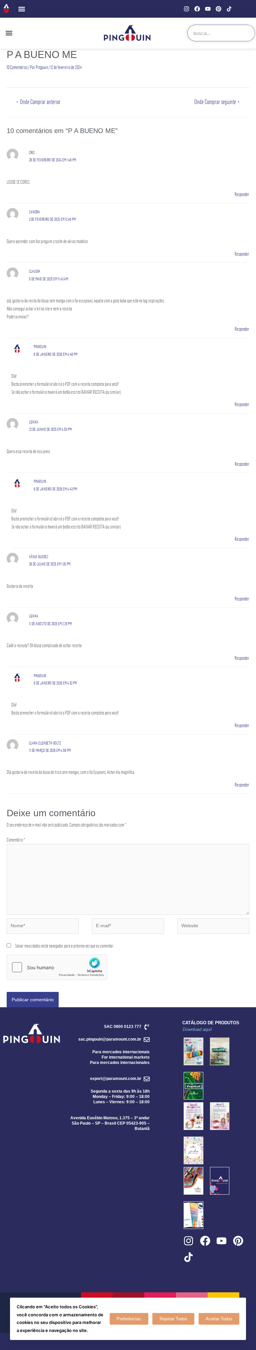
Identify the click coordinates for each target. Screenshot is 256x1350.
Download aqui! (197, 1029)
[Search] (246, 33)
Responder (242, 194)
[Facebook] (197, 8)
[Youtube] (207, 8)
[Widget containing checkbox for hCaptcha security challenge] (57, 967)
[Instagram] (186, 8)
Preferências (129, 1318)
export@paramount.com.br (115, 1078)
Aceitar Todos (219, 1318)
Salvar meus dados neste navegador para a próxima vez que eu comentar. (64, 946)
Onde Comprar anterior (38, 101)
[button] (21, 8)
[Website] (213, 927)
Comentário (16, 840)
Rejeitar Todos (173, 1318)
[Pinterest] (218, 8)
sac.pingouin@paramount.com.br (109, 1039)
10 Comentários (17, 67)
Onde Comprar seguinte (217, 101)
